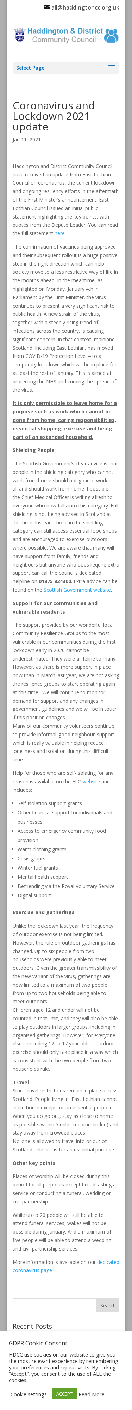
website (91, 781)
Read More (91, 1394)
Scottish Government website (77, 589)
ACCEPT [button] (64, 1394)
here (60, 233)
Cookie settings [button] (29, 1394)
